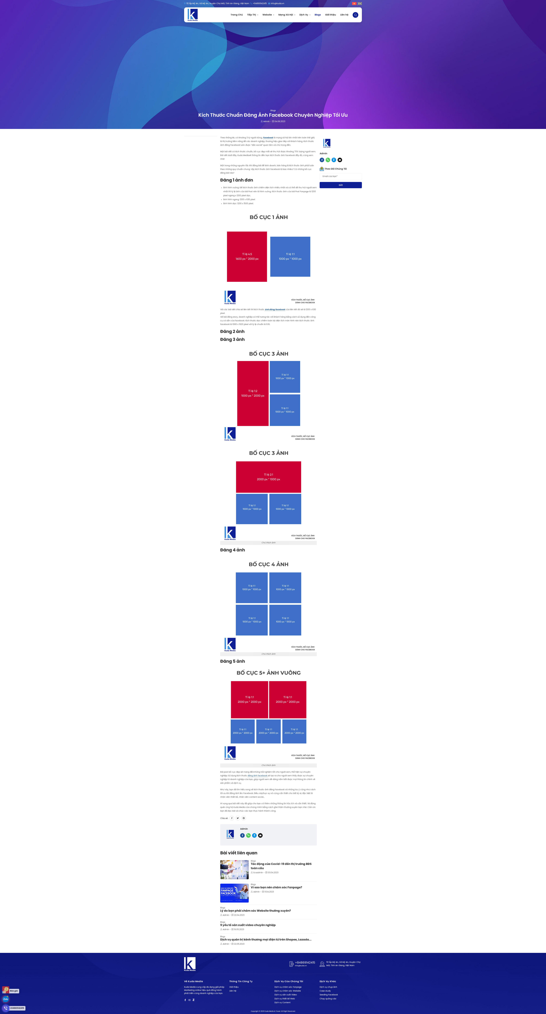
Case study (325, 991)
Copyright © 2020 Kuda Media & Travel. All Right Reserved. (273, 1011)
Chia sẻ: (224, 818)
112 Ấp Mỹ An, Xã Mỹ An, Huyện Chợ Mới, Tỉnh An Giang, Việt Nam (217, 4)
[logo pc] (193, 15)
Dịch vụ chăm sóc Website (287, 991)
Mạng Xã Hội (285, 15)
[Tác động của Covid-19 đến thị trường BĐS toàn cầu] (234, 869)
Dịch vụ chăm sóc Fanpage (288, 987)
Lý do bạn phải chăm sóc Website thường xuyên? (255, 910)
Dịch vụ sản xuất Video (285, 995)
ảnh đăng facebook (275, 310)
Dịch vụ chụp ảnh (328, 987)
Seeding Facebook (329, 995)
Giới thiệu (330, 15)
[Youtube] (189, 1000)
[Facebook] (185, 1000)
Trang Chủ (237, 15)
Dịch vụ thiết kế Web (284, 999)
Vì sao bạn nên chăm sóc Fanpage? (276, 887)
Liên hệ (344, 15)
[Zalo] (193, 1000)
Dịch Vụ (303, 15)
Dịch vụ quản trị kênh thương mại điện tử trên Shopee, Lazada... (266, 939)
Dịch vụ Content (282, 1003)
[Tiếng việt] (354, 3)
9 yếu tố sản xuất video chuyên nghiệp (248, 925)
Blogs (318, 15)
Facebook (268, 138)
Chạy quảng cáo (328, 999)
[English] (360, 3)
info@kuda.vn (277, 4)
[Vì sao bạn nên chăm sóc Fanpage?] (234, 893)
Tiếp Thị (251, 15)
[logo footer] (190, 964)
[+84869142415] (5, 999)
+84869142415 (260, 4)
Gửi (341, 185)
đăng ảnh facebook (258, 776)
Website (267, 15)
